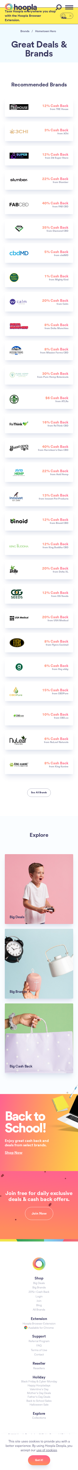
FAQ (39, 1345)
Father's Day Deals (39, 1397)
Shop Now (13, 1152)
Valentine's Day (39, 1389)
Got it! (39, 1460)
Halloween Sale (39, 1404)
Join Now (39, 1213)
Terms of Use (39, 1350)
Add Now (64, 17)
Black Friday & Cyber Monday (39, 1381)
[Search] (59, 7)
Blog (39, 1305)
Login (39, 1296)
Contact (39, 1354)
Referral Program (39, 1341)
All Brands (39, 1309)
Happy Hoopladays (39, 1385)
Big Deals (39, 1283)
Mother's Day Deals (39, 1393)
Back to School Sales (39, 1401)
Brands (24, 31)
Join (39, 1301)
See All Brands (39, 792)
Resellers (39, 1368)
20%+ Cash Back (39, 1292)
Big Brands (39, 1287)
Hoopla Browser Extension (39, 1323)
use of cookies (46, 1449)
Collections (39, 1418)
